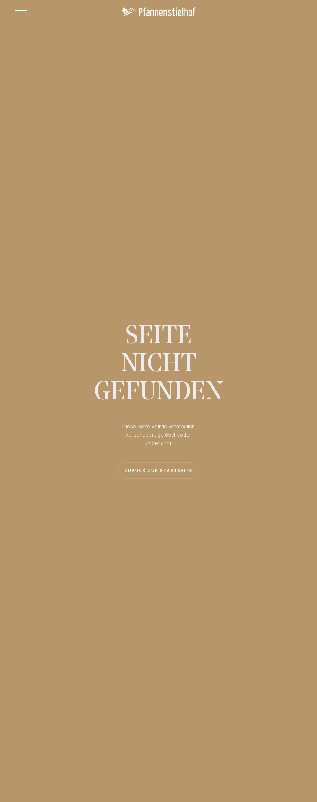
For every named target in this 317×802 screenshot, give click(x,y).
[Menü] (21, 12)
